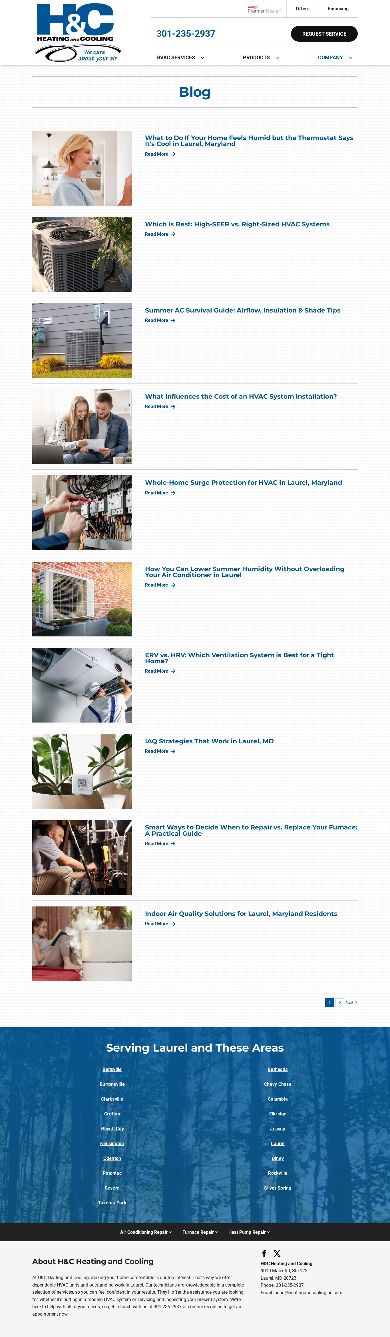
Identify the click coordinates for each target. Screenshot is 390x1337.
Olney (278, 1158)
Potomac (112, 1173)
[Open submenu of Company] (353, 57)
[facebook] (264, 1253)
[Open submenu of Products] (280, 57)
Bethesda (278, 1069)
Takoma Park (112, 1203)
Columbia (278, 1099)
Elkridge (278, 1114)
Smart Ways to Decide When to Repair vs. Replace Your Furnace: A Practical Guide (251, 830)
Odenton (112, 1158)
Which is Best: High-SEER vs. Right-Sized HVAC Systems (237, 224)
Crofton (112, 1114)
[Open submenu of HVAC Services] (205, 57)
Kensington (112, 1143)
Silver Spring (277, 1188)
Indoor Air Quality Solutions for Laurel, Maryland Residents (241, 914)
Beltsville (112, 1069)
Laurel (277, 1143)
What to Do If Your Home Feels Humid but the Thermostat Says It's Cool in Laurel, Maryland (249, 141)
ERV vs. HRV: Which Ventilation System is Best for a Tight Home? (239, 658)
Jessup (277, 1128)
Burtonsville (112, 1084)
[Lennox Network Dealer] (267, 9)
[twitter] (277, 1253)
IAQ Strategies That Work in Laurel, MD (209, 741)
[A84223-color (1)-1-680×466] (78, 5)
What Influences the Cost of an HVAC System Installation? (241, 396)
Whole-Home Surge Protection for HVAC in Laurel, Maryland (243, 482)
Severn (112, 1188)
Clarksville (112, 1099)
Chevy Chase (278, 1084)
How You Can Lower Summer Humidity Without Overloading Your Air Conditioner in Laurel (244, 572)
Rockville (277, 1173)
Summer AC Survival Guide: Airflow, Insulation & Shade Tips (243, 310)
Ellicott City (112, 1128)
